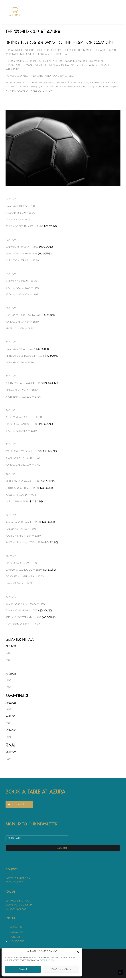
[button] (77, 951)
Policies (15, 937)
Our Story (16, 927)
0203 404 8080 (14, 882)
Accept (23, 969)
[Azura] (15, 12)
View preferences (61, 969)
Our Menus (16, 932)
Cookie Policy (47, 960)
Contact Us (17, 942)
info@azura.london (18, 878)
